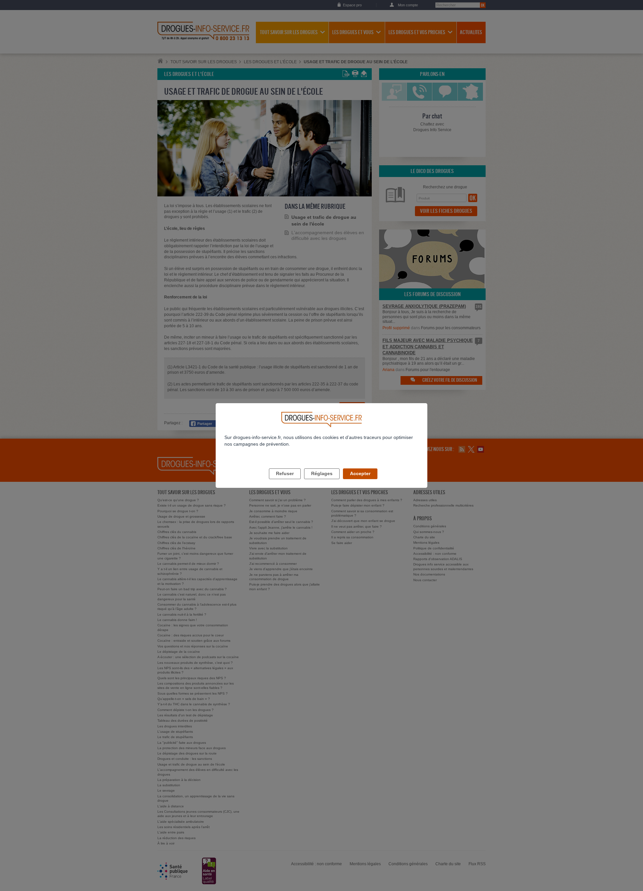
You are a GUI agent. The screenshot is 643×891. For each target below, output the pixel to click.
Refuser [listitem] (285, 473)
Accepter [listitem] (360, 473)
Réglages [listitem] (322, 473)
